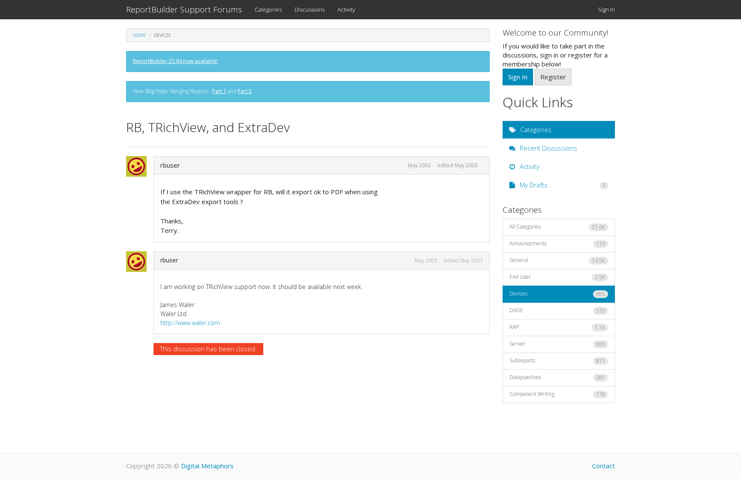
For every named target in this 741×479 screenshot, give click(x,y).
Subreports (557, 361)
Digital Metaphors (207, 465)
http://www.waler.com (190, 323)
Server (557, 344)
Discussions (310, 9)
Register (553, 76)
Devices (557, 294)
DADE (557, 310)
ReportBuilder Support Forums (184, 9)
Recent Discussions (547, 148)
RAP (557, 327)
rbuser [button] (170, 165)
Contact (603, 465)
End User (557, 277)
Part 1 (219, 91)
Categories (268, 9)
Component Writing (557, 394)
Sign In (606, 9)
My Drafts (562, 185)
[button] (139, 166)
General (557, 260)
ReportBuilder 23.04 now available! (175, 61)
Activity (346, 9)
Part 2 (245, 91)
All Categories (557, 227)
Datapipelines (557, 377)
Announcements (557, 243)
